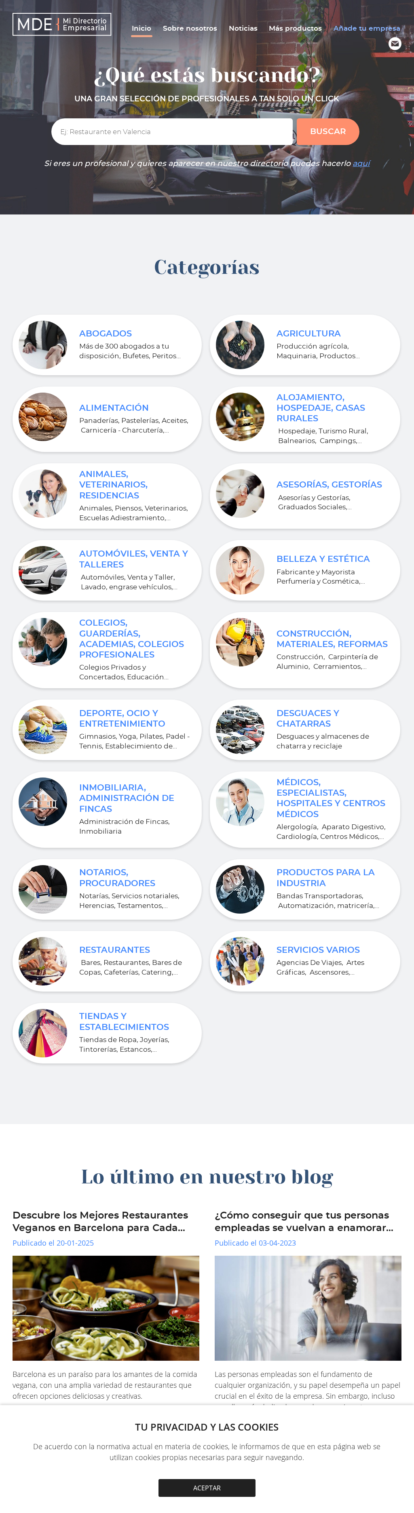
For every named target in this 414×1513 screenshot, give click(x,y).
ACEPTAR (207, 1488)
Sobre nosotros (190, 28)
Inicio (141, 28)
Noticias (243, 28)
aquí (361, 164)
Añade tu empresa (367, 28)
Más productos (295, 28)
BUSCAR (328, 132)
